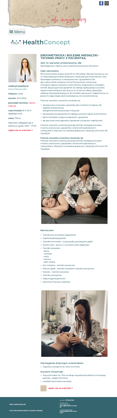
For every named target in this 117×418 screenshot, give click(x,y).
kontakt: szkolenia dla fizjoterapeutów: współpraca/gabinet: (68, 406)
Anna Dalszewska (17, 89)
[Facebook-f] (101, 3)
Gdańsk (12, 106)
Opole (32, 103)
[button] (17, 31)
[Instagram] (107, 3)
